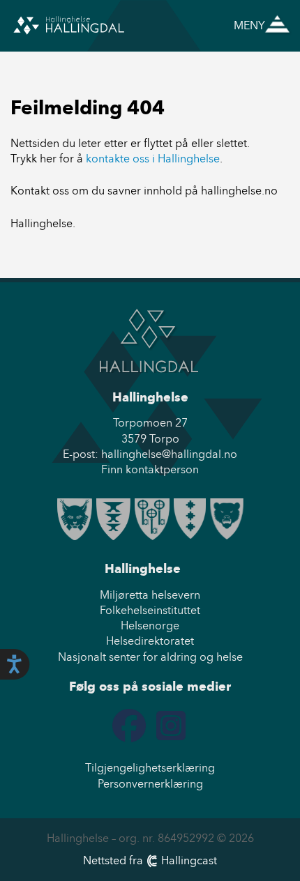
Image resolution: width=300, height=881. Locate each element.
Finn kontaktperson (150, 469)
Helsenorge (150, 625)
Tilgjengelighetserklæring (150, 767)
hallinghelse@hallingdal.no (169, 454)
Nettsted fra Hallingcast (150, 860)
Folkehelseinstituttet (150, 610)
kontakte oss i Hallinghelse (153, 158)
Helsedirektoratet (150, 641)
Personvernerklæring (150, 783)
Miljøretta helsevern (150, 595)
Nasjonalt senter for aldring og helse (150, 657)
